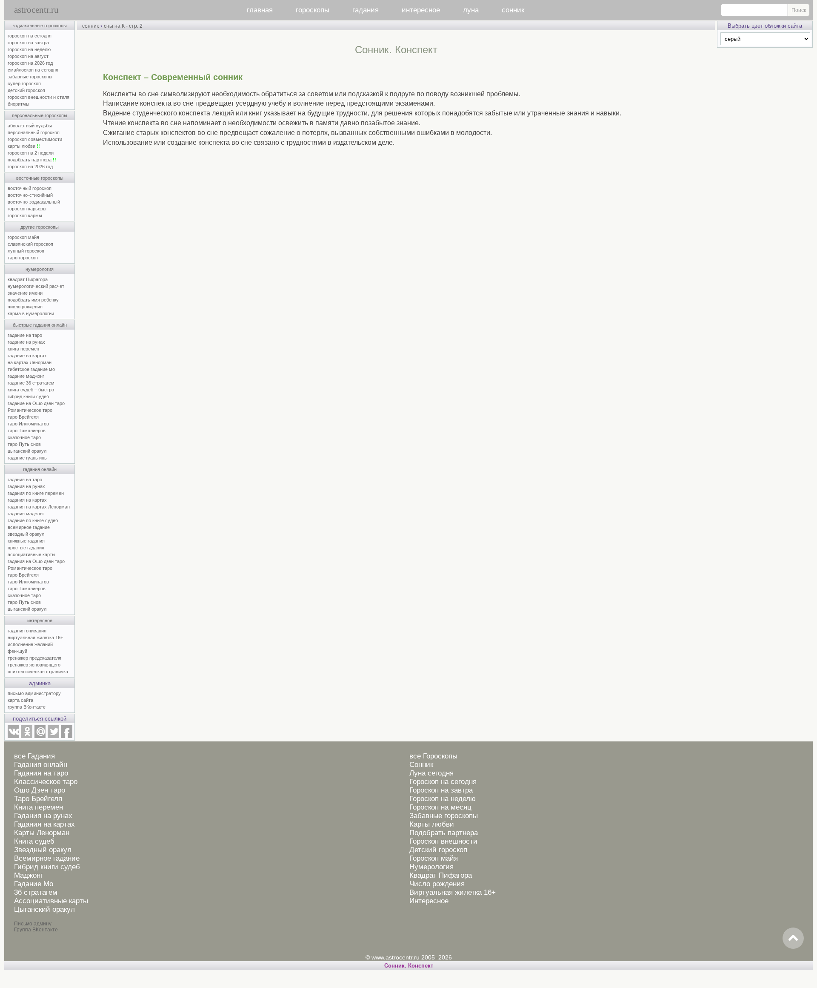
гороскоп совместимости (35, 139)
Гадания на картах (44, 824)
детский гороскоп (26, 90)
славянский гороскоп (30, 244)
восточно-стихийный (30, 195)
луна (471, 10)
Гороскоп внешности (443, 841)
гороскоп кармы (25, 215)
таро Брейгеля (23, 416)
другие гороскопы (39, 227)
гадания (365, 10)
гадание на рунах (26, 342)
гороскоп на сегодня (29, 35)
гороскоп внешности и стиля (38, 97)
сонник (513, 10)
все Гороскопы (433, 756)
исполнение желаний (30, 644)
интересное (421, 10)
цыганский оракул (27, 451)
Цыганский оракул (44, 909)
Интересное (428, 901)
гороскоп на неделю (29, 49)
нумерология (40, 269)
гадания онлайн (40, 469)
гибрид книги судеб (28, 396)
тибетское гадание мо (31, 369)
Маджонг (28, 875)
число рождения (25, 306)
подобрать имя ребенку (33, 299)
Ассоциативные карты (51, 901)
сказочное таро (24, 437)
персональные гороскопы (39, 115)
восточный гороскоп (29, 188)
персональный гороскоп (34, 132)
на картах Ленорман (29, 362)
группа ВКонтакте (27, 706)
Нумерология (431, 867)
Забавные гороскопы (443, 816)
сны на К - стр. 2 (123, 26)
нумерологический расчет (36, 286)
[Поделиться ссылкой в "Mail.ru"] (40, 736)
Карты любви (431, 824)
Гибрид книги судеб (47, 867)
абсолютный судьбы (30, 125)
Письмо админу (32, 924)
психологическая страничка (38, 671)
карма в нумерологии (31, 313)
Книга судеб (34, 841)
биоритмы (18, 103)
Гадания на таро (41, 773)
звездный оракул (26, 534)
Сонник (421, 765)
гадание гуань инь (27, 457)
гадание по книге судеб (33, 520)
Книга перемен (38, 807)
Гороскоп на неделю (442, 799)
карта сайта (20, 700)
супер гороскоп (24, 83)
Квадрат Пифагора (440, 875)
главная (260, 10)
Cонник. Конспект (408, 965)
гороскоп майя (23, 237)
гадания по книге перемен (36, 493)
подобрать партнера (32, 159)
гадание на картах (27, 355)
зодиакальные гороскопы (39, 25)
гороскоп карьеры (27, 208)
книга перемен (23, 348)
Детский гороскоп (438, 850)
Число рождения (437, 884)
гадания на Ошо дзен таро (36, 561)
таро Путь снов (24, 444)
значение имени (25, 293)
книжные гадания (26, 540)
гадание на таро (25, 335)
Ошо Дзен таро (39, 790)
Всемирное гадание (47, 858)
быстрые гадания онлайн (40, 324)
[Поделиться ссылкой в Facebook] (66, 736)
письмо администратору (34, 693)
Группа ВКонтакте (36, 930)
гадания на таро (25, 479)
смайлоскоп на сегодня (33, 69)
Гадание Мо (33, 884)
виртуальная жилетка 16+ (35, 637)
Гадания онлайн (40, 765)
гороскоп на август (28, 56)
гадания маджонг (26, 513)
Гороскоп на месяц (440, 807)
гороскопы (312, 10)
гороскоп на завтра (28, 42)
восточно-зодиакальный (34, 201)
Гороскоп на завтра (441, 790)
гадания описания (27, 630)
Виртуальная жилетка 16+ (452, 892)
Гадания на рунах (43, 816)
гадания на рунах (26, 486)
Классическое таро (45, 782)
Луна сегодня (431, 773)
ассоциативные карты (31, 554)
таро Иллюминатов (28, 423)
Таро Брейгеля (38, 799)
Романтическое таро (30, 410)
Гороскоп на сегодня (443, 782)
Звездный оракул (42, 850)
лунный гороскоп (26, 250)
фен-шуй (17, 651)
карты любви (24, 146)
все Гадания (34, 756)
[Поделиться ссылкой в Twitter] (53, 736)
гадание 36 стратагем (31, 382)
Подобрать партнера (443, 833)
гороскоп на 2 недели (31, 152)
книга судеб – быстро (31, 389)
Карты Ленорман (41, 833)
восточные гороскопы (39, 178)
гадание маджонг (26, 376)
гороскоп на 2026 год (30, 63)
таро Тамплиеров (27, 430)
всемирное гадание (29, 527)
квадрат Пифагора (28, 279)
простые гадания (26, 547)
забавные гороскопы (30, 76)
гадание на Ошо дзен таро (36, 403)
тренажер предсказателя (34, 658)
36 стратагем (35, 892)
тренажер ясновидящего (34, 664)
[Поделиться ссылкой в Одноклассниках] (26, 736)
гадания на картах (27, 500)
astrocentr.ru (36, 10)
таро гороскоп (23, 257)
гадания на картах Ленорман (40, 506)
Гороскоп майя (433, 858)
